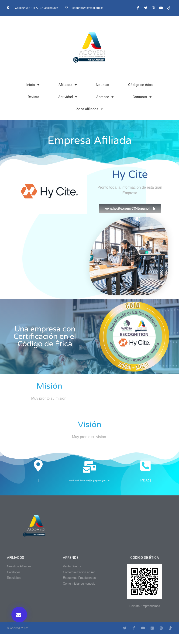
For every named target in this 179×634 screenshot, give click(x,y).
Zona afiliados (87, 109)
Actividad (65, 97)
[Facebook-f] (138, 8)
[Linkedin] (152, 628)
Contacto (140, 97)
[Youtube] (161, 8)
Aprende (102, 97)
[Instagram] (153, 8)
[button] (19, 614)
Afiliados (65, 85)
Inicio (30, 85)
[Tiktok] (168, 8)
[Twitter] (145, 8)
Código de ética (140, 85)
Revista (33, 97)
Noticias (102, 85)
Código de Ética (144, 558)
